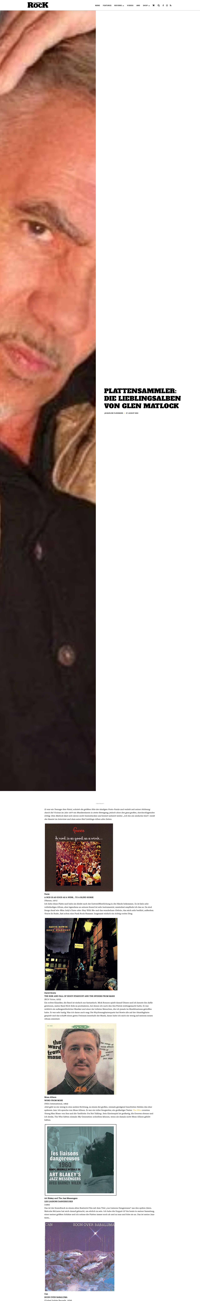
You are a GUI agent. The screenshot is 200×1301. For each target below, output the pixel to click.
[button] (159, 5)
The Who (137, 1110)
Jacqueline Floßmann (113, 413)
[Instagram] (167, 5)
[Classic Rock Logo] (38, 5)
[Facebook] (163, 5)
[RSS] (170, 5)
